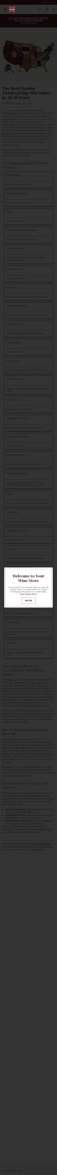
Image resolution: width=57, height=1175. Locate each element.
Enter (28, 601)
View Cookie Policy (28, 594)
